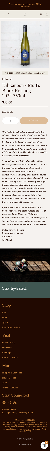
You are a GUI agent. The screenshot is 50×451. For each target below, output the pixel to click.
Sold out (33, 120)
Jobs (4, 382)
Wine (4, 317)
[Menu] (3, 14)
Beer (4, 312)
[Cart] (47, 14)
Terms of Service (10, 387)
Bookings (6, 352)
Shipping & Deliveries (12, 372)
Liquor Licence (9, 377)
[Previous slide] (3, 5)
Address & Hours (10, 357)
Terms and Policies (25, 444)
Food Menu (7, 347)
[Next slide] (47, 5)
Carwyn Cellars (28, 439)
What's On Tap (8, 342)
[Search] (9, 14)
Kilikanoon (7, 79)
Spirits (5, 322)
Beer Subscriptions (11, 327)
